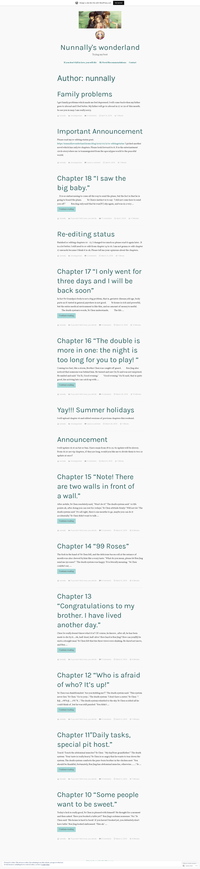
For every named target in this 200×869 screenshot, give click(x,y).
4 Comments (106, 325)
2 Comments (91, 256)
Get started (118, 3)
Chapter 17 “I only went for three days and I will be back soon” (99, 281)
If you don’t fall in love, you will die (80, 62)
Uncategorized (76, 116)
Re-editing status (86, 234)
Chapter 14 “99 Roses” (93, 546)
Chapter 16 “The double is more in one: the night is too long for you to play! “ (98, 350)
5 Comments (106, 530)
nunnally (62, 116)
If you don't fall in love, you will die (83, 218)
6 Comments (106, 580)
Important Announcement (100, 131)
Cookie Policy (45, 865)
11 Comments (107, 218)
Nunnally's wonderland (100, 47)
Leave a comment (93, 162)
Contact (132, 62)
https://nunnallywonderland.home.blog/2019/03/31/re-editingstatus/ (91, 143)
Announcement (82, 439)
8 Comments (106, 839)
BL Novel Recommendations (112, 62)
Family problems (84, 94)
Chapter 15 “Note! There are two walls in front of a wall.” (95, 486)
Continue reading (65, 210)
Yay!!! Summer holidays (95, 410)
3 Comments (92, 116)
